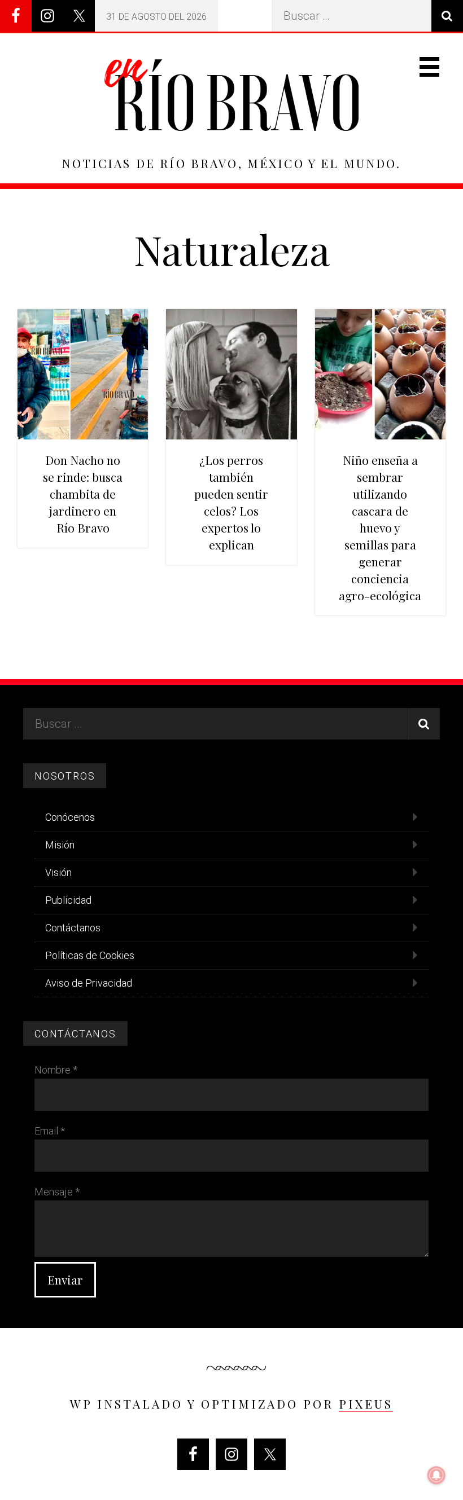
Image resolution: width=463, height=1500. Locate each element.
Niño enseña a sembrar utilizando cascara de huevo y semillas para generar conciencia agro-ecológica (380, 527)
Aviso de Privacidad (88, 983)
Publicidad (68, 900)
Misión (60, 845)
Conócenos (70, 817)
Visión (58, 872)
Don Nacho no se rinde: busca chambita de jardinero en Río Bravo (83, 493)
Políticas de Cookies (89, 955)
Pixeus (366, 1403)
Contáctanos (73, 928)
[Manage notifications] (436, 1475)
